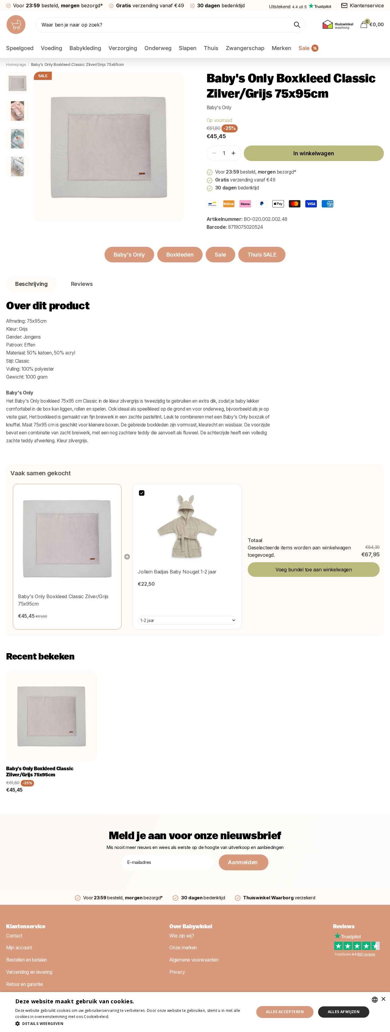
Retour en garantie (24, 984)
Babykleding (85, 48)
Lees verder (121, 1016)
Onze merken (183, 948)
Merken (281, 48)
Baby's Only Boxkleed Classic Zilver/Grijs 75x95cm (39, 772)
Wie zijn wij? (181, 935)
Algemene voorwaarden (193, 960)
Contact (14, 935)
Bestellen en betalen (26, 960)
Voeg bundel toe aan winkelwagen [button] (313, 569)
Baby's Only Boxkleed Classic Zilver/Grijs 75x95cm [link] (63, 600)
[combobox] (375, 1000)
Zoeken (297, 24)
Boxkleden (180, 254)
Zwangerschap (245, 48)
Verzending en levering (29, 972)
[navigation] (17, 83)
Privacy (177, 972)
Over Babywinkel (190, 927)
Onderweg (158, 48)
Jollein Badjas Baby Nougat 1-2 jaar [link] (177, 572)
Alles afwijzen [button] (344, 1011)
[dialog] (195, 1012)
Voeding (51, 48)
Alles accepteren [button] (285, 1011)
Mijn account (19, 948)
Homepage (16, 64)
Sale (220, 254)
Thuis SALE (261, 254)
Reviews (344, 927)
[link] (67, 538)
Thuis (211, 48)
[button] (233, 153)
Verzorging (122, 48)
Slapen (188, 48)
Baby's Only (219, 107)
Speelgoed (20, 48)
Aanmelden (243, 862)
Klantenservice (25, 927)
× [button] (383, 999)
